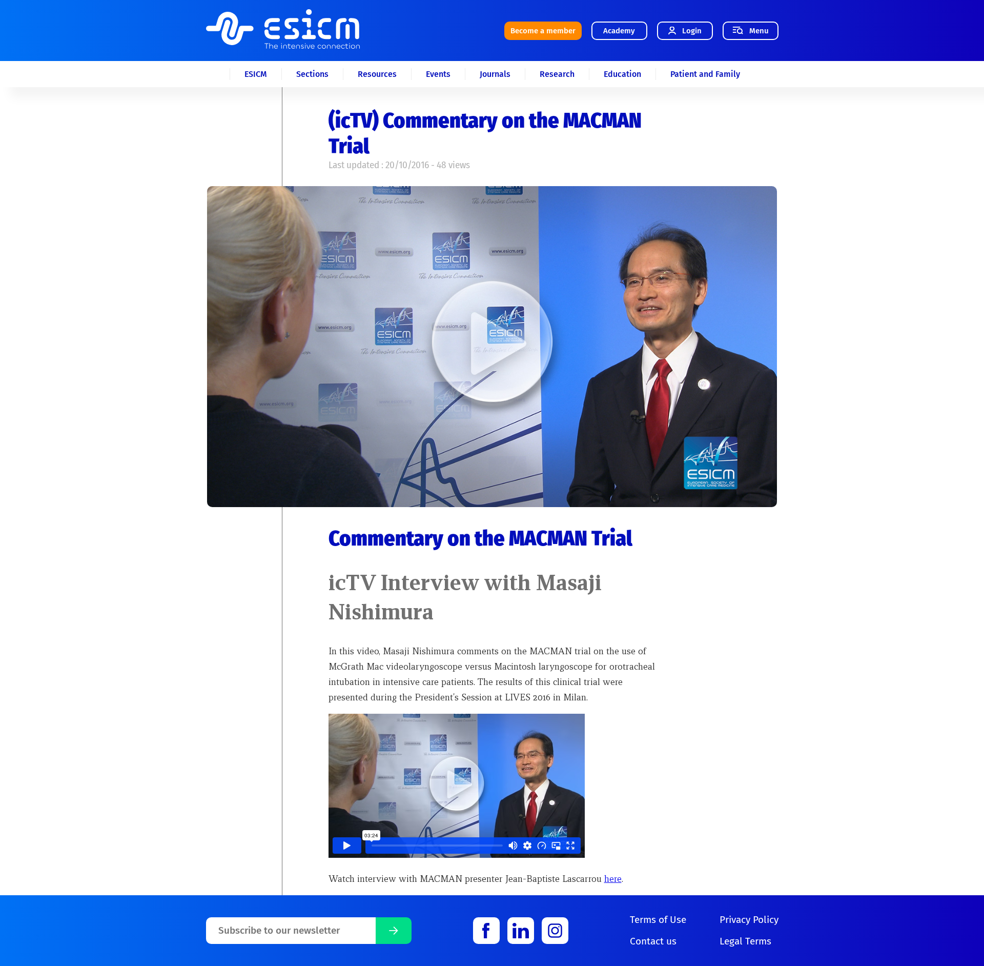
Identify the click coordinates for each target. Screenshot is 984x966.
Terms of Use (658, 919)
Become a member (543, 30)
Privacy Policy (749, 919)
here (613, 878)
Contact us (653, 941)
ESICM (255, 74)
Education (622, 74)
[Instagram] (555, 930)
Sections (312, 74)
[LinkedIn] (520, 930)
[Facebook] (486, 930)
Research (557, 74)
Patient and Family (705, 74)
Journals (495, 74)
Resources (377, 74)
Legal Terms (745, 941)
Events (438, 74)
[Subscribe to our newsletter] (394, 930)
